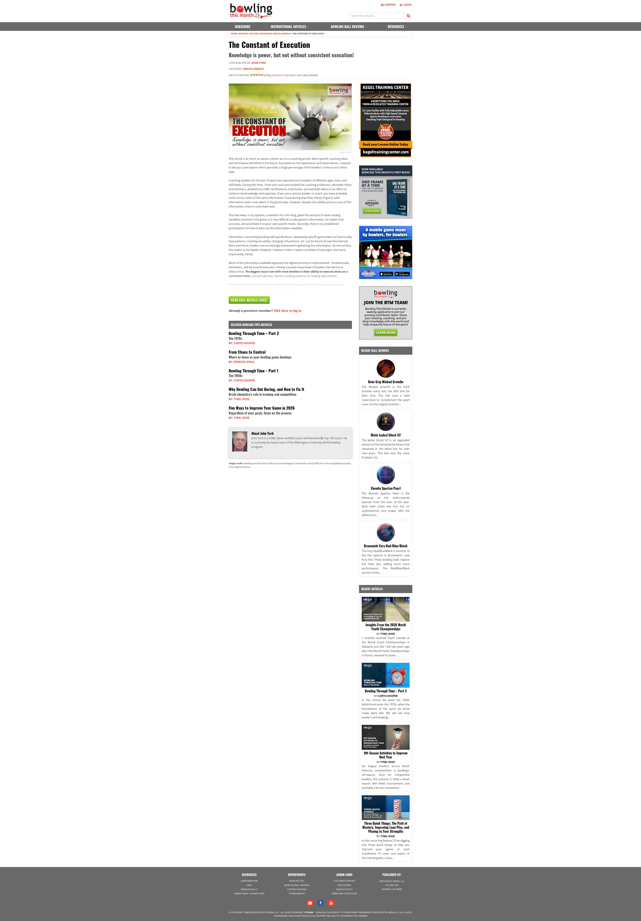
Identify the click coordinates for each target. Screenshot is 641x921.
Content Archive (296, 889)
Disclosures (344, 885)
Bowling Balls (249, 889)
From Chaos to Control (247, 352)
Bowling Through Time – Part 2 (254, 333)
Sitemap (309, 912)
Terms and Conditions (344, 893)
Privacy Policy (344, 889)
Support (390, 4)
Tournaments (297, 893)
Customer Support (344, 880)
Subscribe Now (249, 880)
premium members (283, 75)
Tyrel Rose (241, 399)
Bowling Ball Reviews (296, 885)
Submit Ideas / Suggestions (249, 893)
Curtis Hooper (244, 343)
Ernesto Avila (244, 362)
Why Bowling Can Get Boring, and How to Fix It (266, 389)
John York (259, 62)
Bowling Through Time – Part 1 (253, 371)
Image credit (346, 152)
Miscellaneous (282, 33)
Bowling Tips (296, 880)
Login (407, 4)
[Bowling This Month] (251, 17)
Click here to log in (287, 311)
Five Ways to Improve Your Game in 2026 (262, 408)
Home (234, 33)
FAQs (249, 885)
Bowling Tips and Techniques (255, 33)
